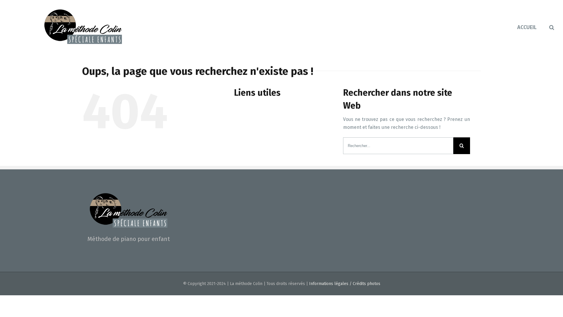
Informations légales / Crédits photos (344, 283)
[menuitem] (533, 26)
